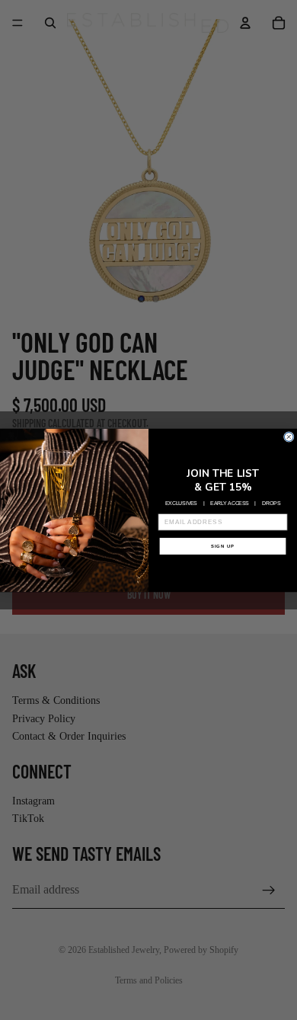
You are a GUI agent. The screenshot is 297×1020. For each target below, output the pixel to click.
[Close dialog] (288, 436)
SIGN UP (223, 545)
